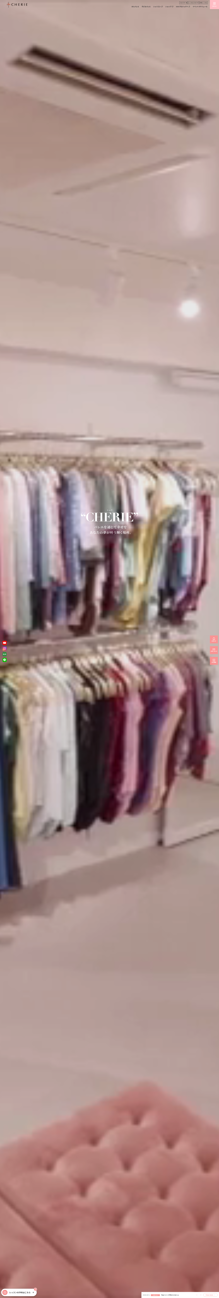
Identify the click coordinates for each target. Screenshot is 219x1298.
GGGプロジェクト (182, 7)
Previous (197, 1295)
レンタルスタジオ (193, 3)
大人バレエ (135, 7)
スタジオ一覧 (183, 3)
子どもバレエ (146, 7)
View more (209, 1295)
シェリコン (157, 7)
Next (200, 1295)
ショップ (168, 7)
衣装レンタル (203, 3)
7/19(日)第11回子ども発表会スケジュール (173, 1295)
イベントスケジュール (200, 7)
